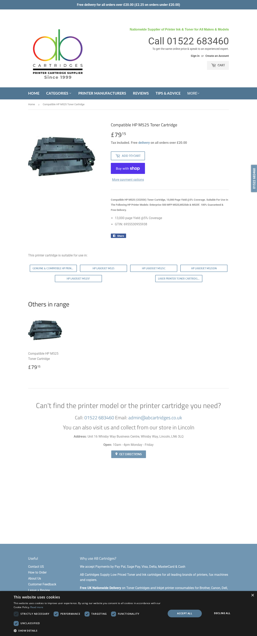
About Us (34, 578)
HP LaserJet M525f (78, 278)
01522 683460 (198, 41)
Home (33, 93)
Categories (57, 93)
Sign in (195, 55)
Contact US (36, 567)
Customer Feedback (42, 584)
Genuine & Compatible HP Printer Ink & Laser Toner (55, 268)
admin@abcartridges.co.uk (155, 417)
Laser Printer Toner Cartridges (179, 278)
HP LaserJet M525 (103, 268)
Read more (36, 607)
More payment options (128, 180)
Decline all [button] (222, 613)
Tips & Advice (168, 93)
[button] (88, 630)
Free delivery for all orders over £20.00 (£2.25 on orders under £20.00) (128, 5)
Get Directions (130, 454)
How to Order (37, 572)
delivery (144, 143)
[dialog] (128, 613)
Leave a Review (39, 590)
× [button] (252, 595)
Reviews (141, 93)
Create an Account (217, 55)
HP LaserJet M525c (153, 268)
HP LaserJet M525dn (204, 268)
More (192, 93)
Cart (221, 65)
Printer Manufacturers (102, 93)
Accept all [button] (184, 613)
